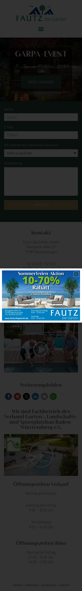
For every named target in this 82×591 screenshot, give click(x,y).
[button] (76, 274)
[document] (41, 295)
